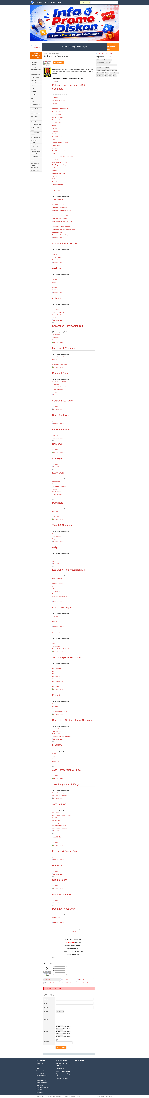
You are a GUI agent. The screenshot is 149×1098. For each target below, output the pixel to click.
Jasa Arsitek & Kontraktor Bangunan (61, 235)
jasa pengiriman (100, 75)
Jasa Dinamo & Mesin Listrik (59, 213)
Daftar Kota (39, 1089)
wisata (114, 75)
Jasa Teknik (34, 59)
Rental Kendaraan (35, 74)
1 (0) (84, 982)
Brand (53, 2)
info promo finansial (101, 70)
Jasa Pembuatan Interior (35, 160)
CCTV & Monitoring (36, 124)
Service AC (33, 85)
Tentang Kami (39, 1063)
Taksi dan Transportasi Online (36, 68)
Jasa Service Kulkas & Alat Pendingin (61, 210)
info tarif (107, 72)
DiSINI (74, 931)
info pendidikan (106, 67)
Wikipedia (55, 81)
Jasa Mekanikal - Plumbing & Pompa (61, 215)
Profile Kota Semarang (53, 53)
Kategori (39, 2)
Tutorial (38, 1066)
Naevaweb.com (109, 1096)
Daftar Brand (39, 1085)
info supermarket (100, 72)
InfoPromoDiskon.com (42, 1096)
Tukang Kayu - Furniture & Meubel (35, 145)
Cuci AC (33, 88)
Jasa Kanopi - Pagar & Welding (60, 218)
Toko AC (33, 101)
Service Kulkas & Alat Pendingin (35, 105)
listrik (106, 75)
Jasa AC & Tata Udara (57, 199)
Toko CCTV (34, 119)
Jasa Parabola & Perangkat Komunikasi (62, 226)
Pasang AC (33, 91)
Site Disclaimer (40, 1073)
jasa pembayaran (114, 72)
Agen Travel (34, 72)
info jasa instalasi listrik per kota (103, 62)
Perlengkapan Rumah (34, 95)
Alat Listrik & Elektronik (34, 63)
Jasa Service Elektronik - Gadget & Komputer (36, 151)
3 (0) (50, 982)
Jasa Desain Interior (57, 232)
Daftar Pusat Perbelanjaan (43, 1087)
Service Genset (35, 127)
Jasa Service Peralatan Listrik (59, 207)
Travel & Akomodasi (36, 83)
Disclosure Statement (41, 1075)
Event (109, 49)
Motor (32, 130)
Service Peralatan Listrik (35, 109)
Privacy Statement (41, 1078)
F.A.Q (37, 1068)
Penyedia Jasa (34, 156)
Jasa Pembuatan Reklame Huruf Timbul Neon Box (35, 165)
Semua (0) (47, 979)
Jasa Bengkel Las (35, 137)
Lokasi (46, 2)
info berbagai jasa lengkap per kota (104, 59)
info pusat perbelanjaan (112, 70)
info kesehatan (113, 65)
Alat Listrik (33, 80)
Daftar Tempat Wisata (41, 1082)
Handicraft (33, 121)
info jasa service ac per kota (102, 65)
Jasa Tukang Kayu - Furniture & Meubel (62, 221)
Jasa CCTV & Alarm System (36, 133)
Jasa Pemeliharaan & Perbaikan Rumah (62, 224)
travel (110, 75)
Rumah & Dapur (35, 77)
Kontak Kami (39, 1092)
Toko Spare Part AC (36, 113)
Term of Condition (40, 1070)
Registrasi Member (41, 1080)
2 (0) (67, 982)
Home (45, 53)
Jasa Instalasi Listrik (57, 202)
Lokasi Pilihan (111, 46)
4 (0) (84, 979)
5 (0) (67, 979)
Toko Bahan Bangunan (34, 141)
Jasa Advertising (35, 170)
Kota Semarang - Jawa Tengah (74, 47)
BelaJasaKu (110, 44)
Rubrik (59, 2)
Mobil (32, 98)
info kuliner (99, 67)
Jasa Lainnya (34, 116)
